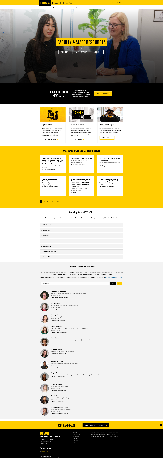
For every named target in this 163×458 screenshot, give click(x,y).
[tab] (81, 225)
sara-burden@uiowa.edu (59, 342)
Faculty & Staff (109, 3)
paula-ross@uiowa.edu (59, 401)
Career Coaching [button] (49, 7)
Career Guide (59, 7)
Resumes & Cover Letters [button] (91, 7)
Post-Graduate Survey (112, 436)
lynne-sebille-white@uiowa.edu (61, 297)
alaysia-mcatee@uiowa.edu (60, 390)
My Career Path (76, 434)
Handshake (75, 438)
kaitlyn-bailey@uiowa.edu (59, 320)
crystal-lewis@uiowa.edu (59, 376)
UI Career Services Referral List (97, 434)
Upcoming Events (65, 52)
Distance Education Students (97, 436)
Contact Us (75, 442)
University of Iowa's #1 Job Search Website (95, 425)
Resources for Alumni (112, 432)
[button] (118, 2)
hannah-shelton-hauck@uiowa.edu (61, 413)
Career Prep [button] (103, 7)
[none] (81, 225)
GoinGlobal (75, 440)
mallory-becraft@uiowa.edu (60, 332)
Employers (101, 3)
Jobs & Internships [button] (113, 7)
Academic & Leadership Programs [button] (73, 7)
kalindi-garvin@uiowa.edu (59, 353)
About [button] (41, 7)
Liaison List (97, 52)
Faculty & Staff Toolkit (81, 52)
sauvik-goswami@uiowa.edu (60, 367)
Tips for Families (111, 434)
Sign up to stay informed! (102, 93)
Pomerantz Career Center (63, 3)
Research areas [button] (45, 283)
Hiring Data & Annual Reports (97, 432)
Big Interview (76, 436)
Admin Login (44, 451)
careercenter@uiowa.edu (46, 445)
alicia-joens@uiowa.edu (59, 309)
